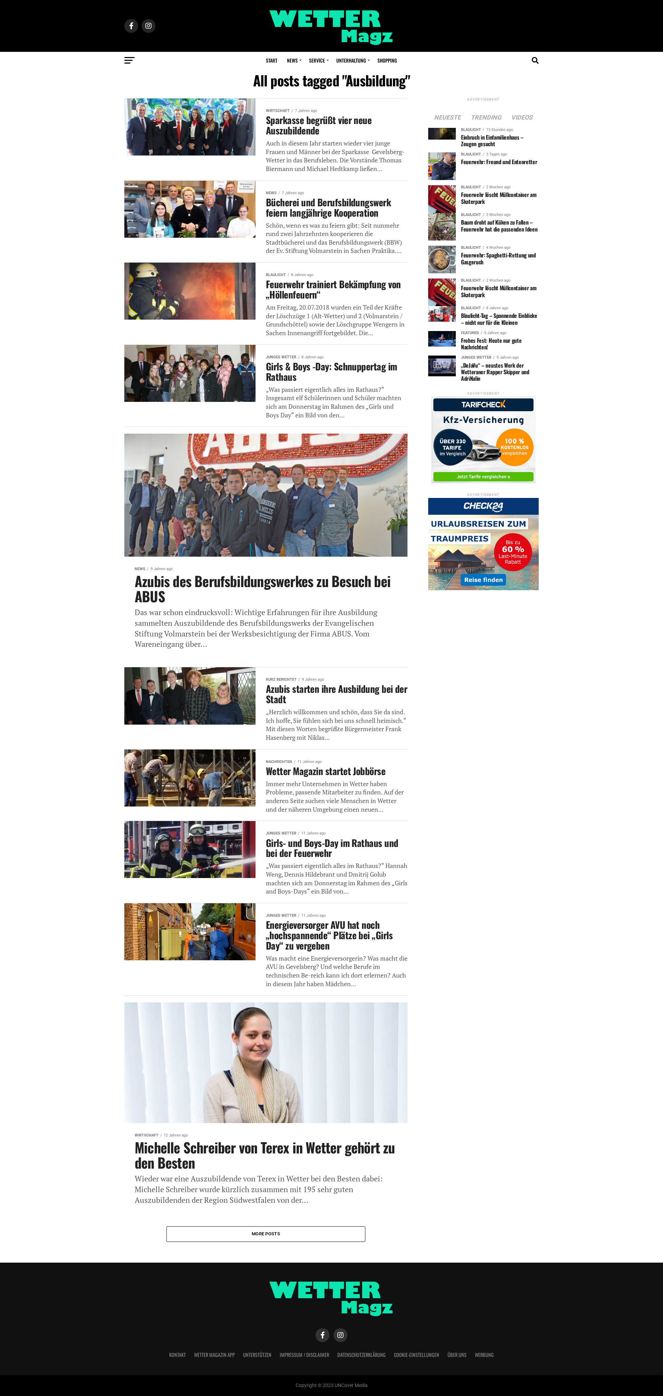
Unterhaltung (351, 60)
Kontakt (177, 1354)
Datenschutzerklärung (361, 1354)
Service (317, 60)
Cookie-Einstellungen (416, 1354)
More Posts (266, 1233)
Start (271, 60)
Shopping (387, 60)
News (292, 60)
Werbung (484, 1354)
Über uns (457, 1354)
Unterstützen (257, 1354)
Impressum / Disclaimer (304, 1354)
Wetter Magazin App (214, 1354)
